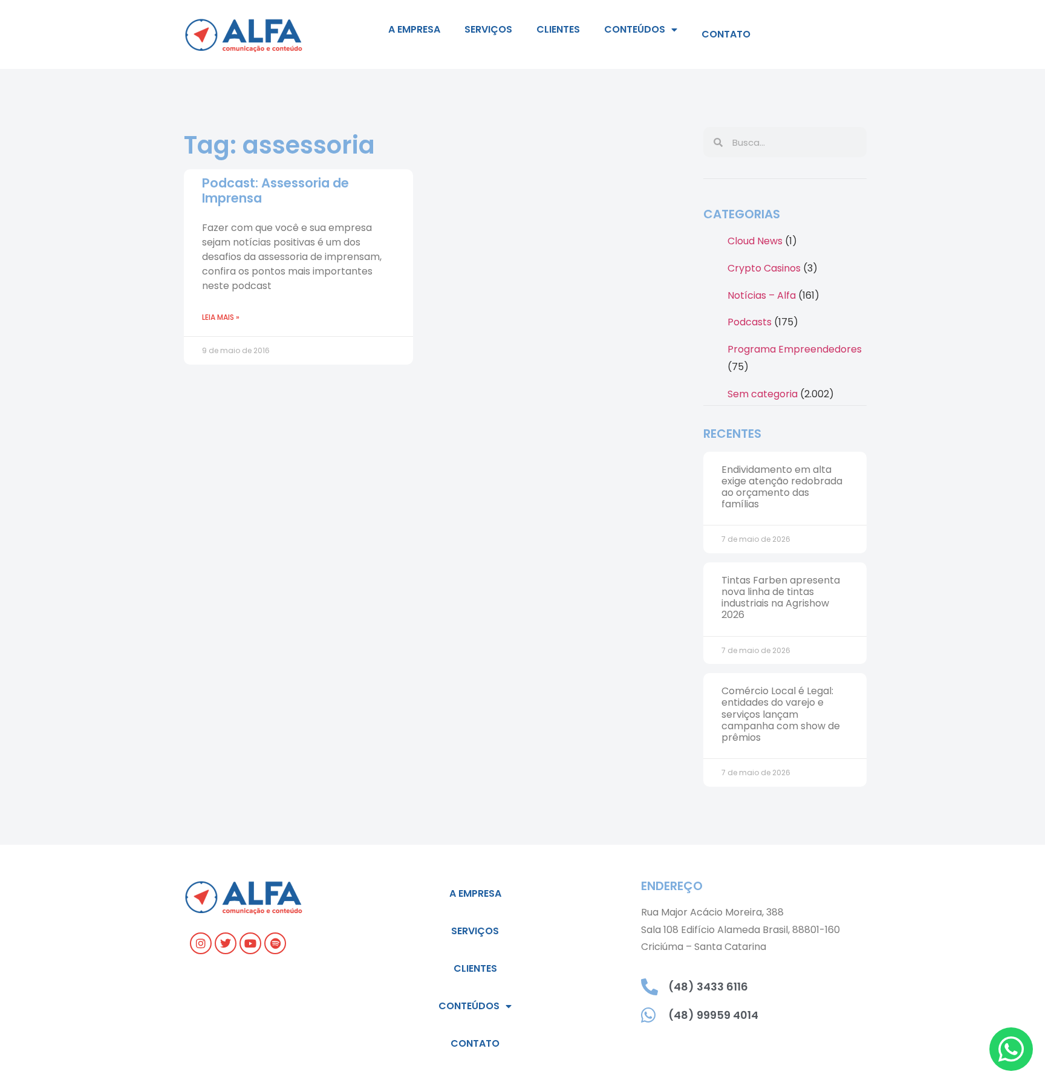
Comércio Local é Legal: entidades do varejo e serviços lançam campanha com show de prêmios (780, 714)
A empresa (414, 29)
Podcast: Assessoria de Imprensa (275, 190)
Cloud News (755, 241)
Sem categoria (763, 394)
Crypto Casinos (764, 268)
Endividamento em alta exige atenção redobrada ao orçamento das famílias (781, 487)
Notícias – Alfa (762, 295)
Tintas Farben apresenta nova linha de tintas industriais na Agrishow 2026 (780, 597)
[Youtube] (250, 943)
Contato (726, 34)
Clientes (558, 29)
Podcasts (750, 322)
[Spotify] (275, 943)
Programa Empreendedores (795, 349)
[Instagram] (201, 943)
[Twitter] (225, 943)
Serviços (488, 29)
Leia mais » (220, 317)
